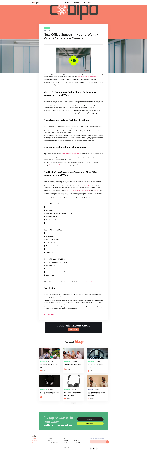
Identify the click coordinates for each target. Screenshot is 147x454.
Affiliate (65, 444)
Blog (75, 438)
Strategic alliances (67, 447)
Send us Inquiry (77, 440)
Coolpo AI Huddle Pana (73, 190)
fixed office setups (90, 103)
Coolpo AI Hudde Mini (85, 190)
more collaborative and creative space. (87, 76)
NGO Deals (66, 445)
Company (50, 438)
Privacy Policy (77, 442)
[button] (67, 2)
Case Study (66, 440)
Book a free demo (73, 329)
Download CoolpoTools (53, 442)
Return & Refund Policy (78, 444)
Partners (65, 442)
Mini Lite (96, 190)
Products (50, 440)
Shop (84, 2)
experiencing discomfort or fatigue (52, 164)
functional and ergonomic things (71, 153)
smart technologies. (87, 185)
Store (65, 438)
